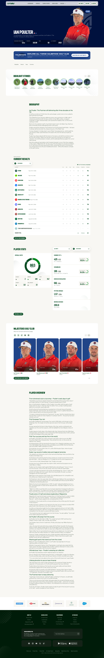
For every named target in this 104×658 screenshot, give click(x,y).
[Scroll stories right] (88, 76)
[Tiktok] (43, 643)
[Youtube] (36, 643)
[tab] (16, 64)
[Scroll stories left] (85, 76)
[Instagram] (15, 335)
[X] (18, 335)
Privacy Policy (30, 635)
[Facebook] (28, 335)
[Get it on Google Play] (62, 643)
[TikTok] (21, 335)
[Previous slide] (85, 335)
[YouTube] (25, 335)
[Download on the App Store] (73, 643)
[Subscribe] (78, 633)
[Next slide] (89, 335)
